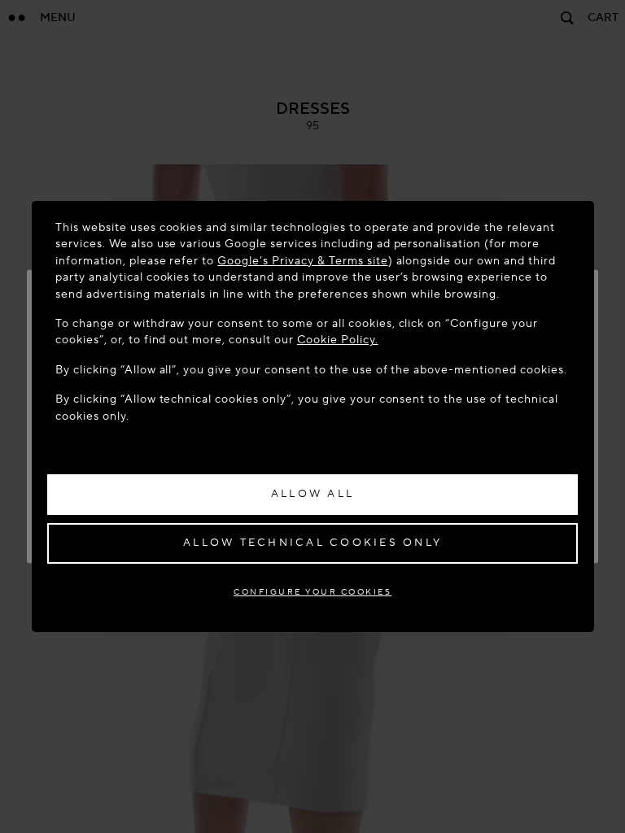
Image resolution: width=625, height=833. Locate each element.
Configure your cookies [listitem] (312, 592)
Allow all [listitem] (312, 493)
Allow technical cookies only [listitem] (312, 542)
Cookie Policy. (337, 340)
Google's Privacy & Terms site (302, 261)
